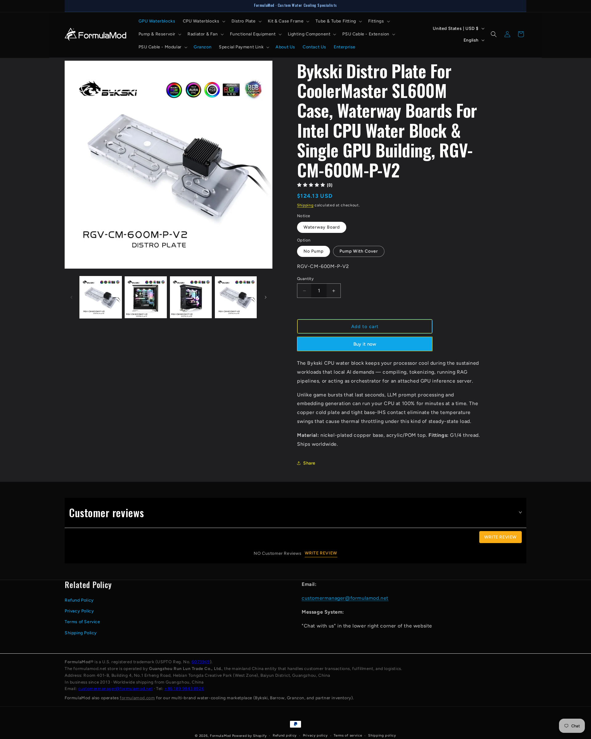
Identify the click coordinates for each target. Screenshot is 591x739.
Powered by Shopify (249, 736)
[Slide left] (71, 297)
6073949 (200, 661)
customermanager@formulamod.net (345, 598)
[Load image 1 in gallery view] (101, 297)
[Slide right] (265, 297)
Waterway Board (322, 227)
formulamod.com (137, 697)
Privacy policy (315, 735)
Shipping (305, 205)
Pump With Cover (359, 251)
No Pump (314, 251)
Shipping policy (382, 735)
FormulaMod (220, 736)
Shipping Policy (81, 632)
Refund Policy (79, 600)
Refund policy (285, 735)
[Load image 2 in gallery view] (146, 297)
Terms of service (348, 735)
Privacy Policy (79, 610)
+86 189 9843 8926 (184, 688)
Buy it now (364, 344)
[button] (203, 21)
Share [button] (309, 463)
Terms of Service (82, 621)
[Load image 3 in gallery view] (191, 297)
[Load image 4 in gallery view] (236, 297)
